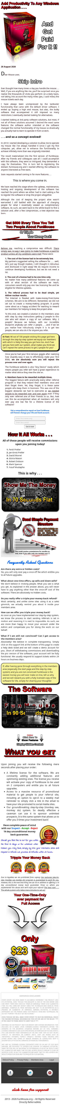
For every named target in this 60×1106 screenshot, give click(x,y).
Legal (51, 1060)
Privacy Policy (22, 1060)
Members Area (37, 1060)
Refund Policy (8, 1060)
